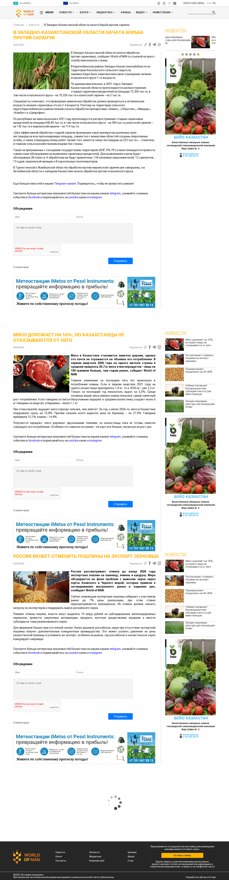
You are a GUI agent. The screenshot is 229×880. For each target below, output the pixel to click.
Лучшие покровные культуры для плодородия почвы (200, 404)
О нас (131, 860)
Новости (65, 12)
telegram (115, 193)
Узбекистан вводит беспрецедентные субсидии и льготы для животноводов (198, 390)
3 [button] (190, 54)
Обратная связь (193, 3)
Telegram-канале (65, 183)
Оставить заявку (182, 855)
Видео (140, 12)
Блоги (84, 12)
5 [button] (198, 54)
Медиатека (105, 12)
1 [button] (182, 54)
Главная (18, 24)
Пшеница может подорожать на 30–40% (198, 38)
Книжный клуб (96, 860)
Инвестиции (161, 12)
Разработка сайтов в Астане (201, 877)
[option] (38, 3)
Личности (94, 852)
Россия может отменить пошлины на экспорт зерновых (199, 358)
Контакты (60, 860)
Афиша (126, 12)
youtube (74, 197)
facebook (34, 197)
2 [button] (186, 54)
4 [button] (194, 54)
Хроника (132, 852)
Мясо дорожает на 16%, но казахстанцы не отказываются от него (199, 342)
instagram (95, 197)
